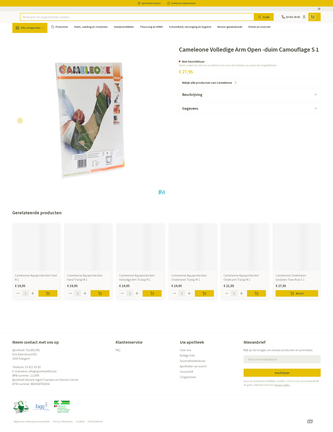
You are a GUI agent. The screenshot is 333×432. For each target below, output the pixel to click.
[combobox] (137, 17)
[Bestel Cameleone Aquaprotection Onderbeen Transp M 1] (204, 293)
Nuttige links (187, 355)
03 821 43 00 (33, 367)
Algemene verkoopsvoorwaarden (31, 421)
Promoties (22, 37)
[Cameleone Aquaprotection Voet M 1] (36, 247)
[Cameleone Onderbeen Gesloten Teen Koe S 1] (296, 247)
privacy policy (282, 385)
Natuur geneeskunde (37, 99)
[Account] (304, 17)
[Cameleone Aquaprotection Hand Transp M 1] (88, 247)
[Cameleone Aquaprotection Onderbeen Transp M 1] (192, 247)
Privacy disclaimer (63, 421)
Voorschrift (186, 371)
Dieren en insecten (37, 120)
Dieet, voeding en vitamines (37, 62)
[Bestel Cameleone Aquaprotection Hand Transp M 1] (100, 293)
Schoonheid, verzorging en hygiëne (37, 49)
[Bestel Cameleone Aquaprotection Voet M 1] (47, 293)
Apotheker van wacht (193, 366)
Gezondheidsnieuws (192, 361)
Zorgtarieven (188, 377)
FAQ (118, 350)
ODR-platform (95, 421)
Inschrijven (282, 373)
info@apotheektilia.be (43, 371)
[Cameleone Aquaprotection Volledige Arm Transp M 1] (140, 247)
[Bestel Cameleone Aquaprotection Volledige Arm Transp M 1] (152, 293)
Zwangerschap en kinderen (37, 76)
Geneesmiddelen (37, 131)
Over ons (185, 350)
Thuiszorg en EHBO (37, 110)
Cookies (80, 421)
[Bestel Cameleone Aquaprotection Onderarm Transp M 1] (256, 293)
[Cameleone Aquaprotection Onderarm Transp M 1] (244, 247)
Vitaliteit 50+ (37, 88)
